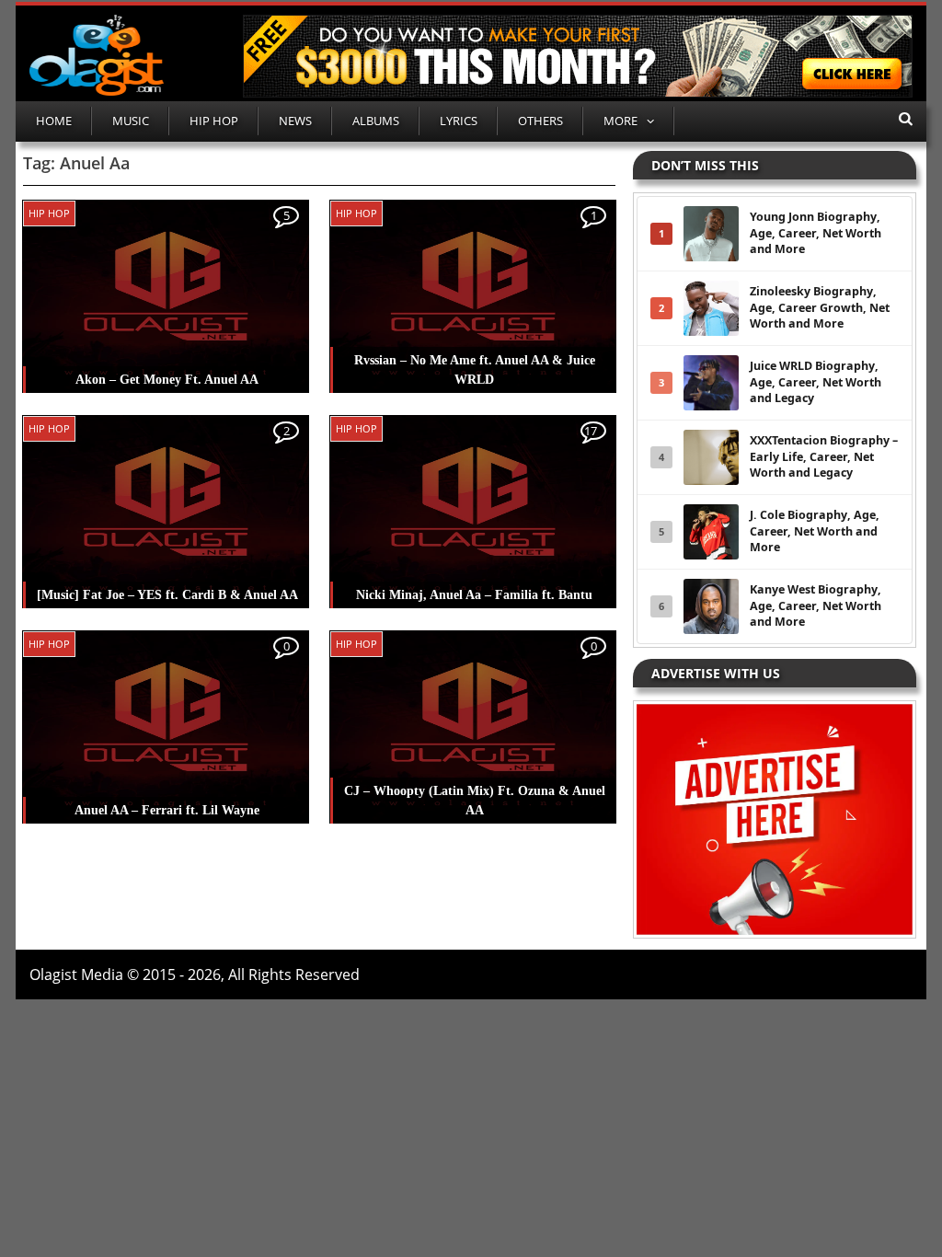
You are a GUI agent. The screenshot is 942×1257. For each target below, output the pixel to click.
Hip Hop (214, 120)
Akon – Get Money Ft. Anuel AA (166, 379)
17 (590, 430)
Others (540, 120)
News (295, 120)
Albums (375, 120)
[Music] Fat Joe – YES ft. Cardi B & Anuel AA (167, 595)
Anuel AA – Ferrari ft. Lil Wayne (167, 810)
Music (130, 120)
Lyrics (458, 120)
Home (54, 120)
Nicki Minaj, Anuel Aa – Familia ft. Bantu (474, 595)
